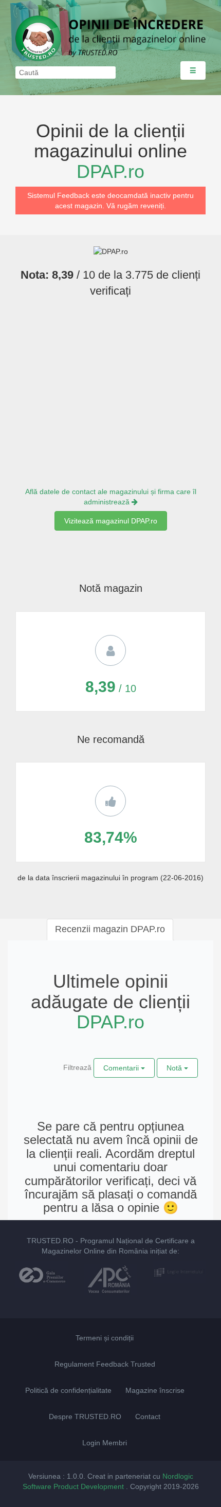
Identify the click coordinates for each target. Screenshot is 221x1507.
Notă (175, 1068)
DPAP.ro (110, 171)
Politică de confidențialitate (68, 1390)
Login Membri (104, 1443)
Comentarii (122, 1068)
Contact (147, 1416)
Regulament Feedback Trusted (104, 1364)
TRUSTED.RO (50, 1241)
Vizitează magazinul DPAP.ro (110, 521)
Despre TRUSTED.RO (85, 1416)
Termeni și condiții (105, 1338)
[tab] (110, 929)
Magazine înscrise (155, 1390)
